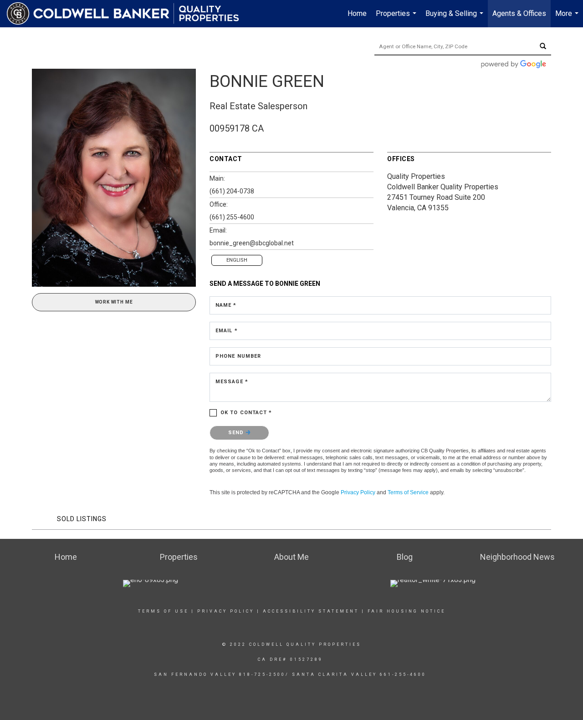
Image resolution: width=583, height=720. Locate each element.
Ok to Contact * (246, 413)
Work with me (114, 301)
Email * (226, 331)
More (568, 18)
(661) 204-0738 (232, 191)
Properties (397, 18)
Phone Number (238, 356)
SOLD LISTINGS (82, 518)
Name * (226, 305)
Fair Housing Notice (406, 611)
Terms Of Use (163, 611)
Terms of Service (408, 492)
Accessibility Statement (311, 611)
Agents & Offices (519, 13)
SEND (237, 433)
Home (357, 13)
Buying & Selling (455, 18)
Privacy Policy (358, 492)
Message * (231, 382)
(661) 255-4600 (232, 217)
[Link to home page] (127, 13)
